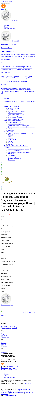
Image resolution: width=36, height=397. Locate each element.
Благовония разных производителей (11, 68)
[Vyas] (1, 168)
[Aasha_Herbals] (1, 174)
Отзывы (3, 315)
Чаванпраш (4, 335)
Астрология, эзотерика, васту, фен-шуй (12, 88)
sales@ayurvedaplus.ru (12, 366)
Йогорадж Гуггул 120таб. (8, 326)
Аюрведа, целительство (15, 150)
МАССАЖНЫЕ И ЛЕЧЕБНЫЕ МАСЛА (16, 146)
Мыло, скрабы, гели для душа (17, 58)
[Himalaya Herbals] (1, 173)
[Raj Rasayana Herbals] (7, 185)
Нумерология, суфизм (14, 158)
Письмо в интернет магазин (9, 369)
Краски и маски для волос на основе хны (20, 116)
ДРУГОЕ (29, 78)
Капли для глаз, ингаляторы (9, 56)
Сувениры (26, 69)
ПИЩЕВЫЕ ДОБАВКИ (11, 106)
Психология (11, 160)
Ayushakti (8, 78)
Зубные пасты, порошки (28, 54)
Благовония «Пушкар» (7, 66)
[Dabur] (1, 189)
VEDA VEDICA (16, 78)
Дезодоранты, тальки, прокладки (10, 54)
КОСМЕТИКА (8, 131)
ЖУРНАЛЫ (11, 91)
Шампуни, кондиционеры (15, 119)
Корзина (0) (15, 20)
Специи (20, 69)
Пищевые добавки (6, 48)
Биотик (24, 78)
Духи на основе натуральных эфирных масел (16, 68)
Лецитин (3, 344)
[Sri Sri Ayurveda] (1, 170)
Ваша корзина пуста (7, 305)
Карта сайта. (27, 383)
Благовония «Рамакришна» (23, 66)
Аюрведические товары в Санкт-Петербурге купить (19, 101)
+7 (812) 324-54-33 (6, 1)
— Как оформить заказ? (28, 312)
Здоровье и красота (20, 91)
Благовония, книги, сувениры (13, 120)
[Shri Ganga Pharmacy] (1, 167)
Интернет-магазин (9, 28)
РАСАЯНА (11, 144)
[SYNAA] (1, 163)
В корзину (4, 334)
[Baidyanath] (1, 171)
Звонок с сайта (5, 3)
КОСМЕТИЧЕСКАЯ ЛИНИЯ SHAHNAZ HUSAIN (16, 76)
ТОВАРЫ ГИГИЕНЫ (10, 109)
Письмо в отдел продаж (8, 368)
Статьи (6, 27)
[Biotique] (1, 188)
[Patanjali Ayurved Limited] (1, 166)
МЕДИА (6, 147)
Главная (6, 25)
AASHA (3, 78)
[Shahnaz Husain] (1, 187)
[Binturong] (1, 164)
